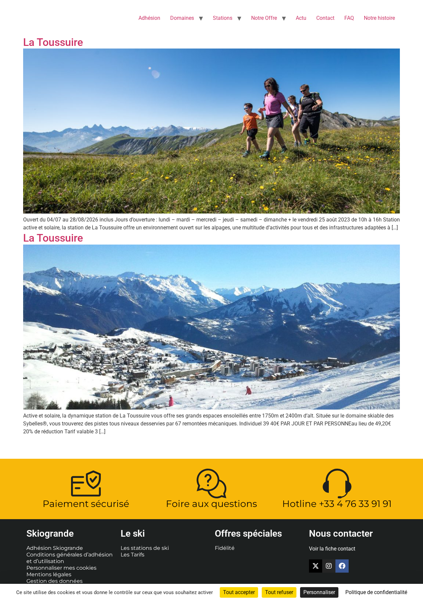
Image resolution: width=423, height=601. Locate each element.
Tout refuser (279, 592)
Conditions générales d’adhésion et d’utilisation (69, 557)
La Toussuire (53, 42)
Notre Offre (264, 18)
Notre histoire (379, 18)
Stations (222, 18)
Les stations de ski (145, 548)
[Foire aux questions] (211, 483)
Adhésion (149, 18)
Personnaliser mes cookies (61, 568)
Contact (325, 18)
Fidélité (225, 548)
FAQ (349, 18)
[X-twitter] (315, 566)
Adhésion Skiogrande (54, 548)
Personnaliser (319, 592)
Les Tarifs (132, 554)
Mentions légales (48, 574)
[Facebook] (342, 566)
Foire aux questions (211, 503)
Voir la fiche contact (332, 549)
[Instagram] (328, 566)
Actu (301, 18)
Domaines (182, 18)
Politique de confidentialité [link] (376, 592)
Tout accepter (239, 592)
